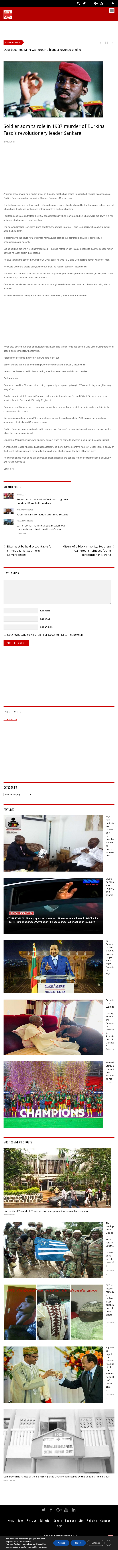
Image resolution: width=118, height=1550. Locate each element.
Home (11, 1520)
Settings (96, 1542)
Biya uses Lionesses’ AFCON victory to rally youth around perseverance (52, 49)
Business (70, 1520)
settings (42, 1547)
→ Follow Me (10, 719)
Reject (78, 1542)
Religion (92, 1520)
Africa (20, 494)
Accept (61, 1542)
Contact (105, 1520)
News (21, 1520)
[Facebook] (90, 3)
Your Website (46, 626)
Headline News (25, 520)
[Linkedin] (107, 3)
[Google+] (96, 3)
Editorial (45, 1520)
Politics (32, 1520)
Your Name (45, 610)
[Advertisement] (59, 29)
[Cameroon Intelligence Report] (8, 17)
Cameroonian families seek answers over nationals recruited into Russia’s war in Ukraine (42, 529)
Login (59, 1526)
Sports (57, 1520)
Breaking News (25, 509)
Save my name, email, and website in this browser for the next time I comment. (45, 634)
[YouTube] (101, 3)
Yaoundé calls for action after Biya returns (42, 514)
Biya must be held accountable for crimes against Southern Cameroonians (28, 550)
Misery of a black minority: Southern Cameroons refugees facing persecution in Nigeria (88, 550)
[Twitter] (84, 3)
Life (81, 1520)
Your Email (45, 618)
